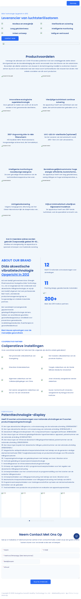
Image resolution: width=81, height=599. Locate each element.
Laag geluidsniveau (19, 28)
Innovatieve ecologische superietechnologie (20, 100)
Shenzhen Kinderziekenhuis (19, 367)
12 (47, 264)
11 (46, 283)
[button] (27, 520)
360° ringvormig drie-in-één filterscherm (21, 135)
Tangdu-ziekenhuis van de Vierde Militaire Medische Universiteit (61, 368)
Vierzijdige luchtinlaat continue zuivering (60, 100)
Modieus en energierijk (23, 24)
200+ (51, 298)
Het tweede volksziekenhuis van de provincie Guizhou (62, 357)
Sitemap (4, 595)
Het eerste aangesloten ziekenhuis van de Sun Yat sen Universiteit (24, 391)
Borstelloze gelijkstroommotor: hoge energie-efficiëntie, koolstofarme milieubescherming (60, 170)
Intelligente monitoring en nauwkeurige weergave (21, 170)
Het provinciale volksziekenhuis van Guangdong (22, 357)
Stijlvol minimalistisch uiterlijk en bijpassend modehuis (60, 205)
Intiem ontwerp (20, 33)
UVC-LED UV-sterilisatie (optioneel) (60, 134)
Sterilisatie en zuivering (62, 24)
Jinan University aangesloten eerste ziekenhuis (62, 380)
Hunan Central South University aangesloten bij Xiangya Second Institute (61, 392)
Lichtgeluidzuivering (20, 204)
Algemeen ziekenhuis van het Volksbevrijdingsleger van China (21, 380)
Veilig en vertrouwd (60, 33)
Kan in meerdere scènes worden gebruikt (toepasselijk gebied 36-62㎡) (20, 240)
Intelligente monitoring (62, 28)
